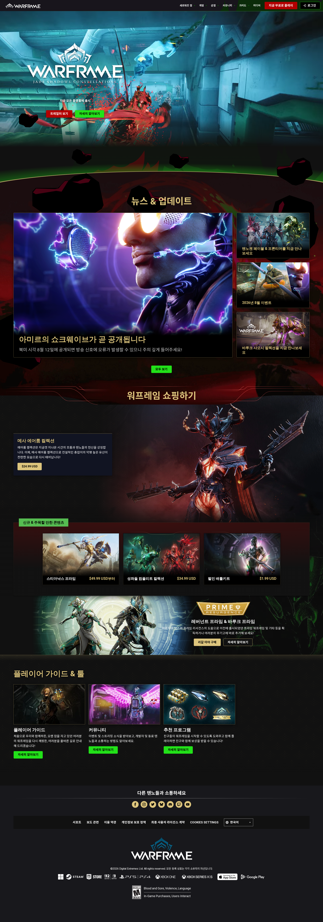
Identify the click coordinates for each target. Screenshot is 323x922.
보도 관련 (93, 822)
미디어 (256, 5)
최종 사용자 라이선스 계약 (168, 822)
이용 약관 (110, 822)
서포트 (77, 822)
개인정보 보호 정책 (134, 822)
